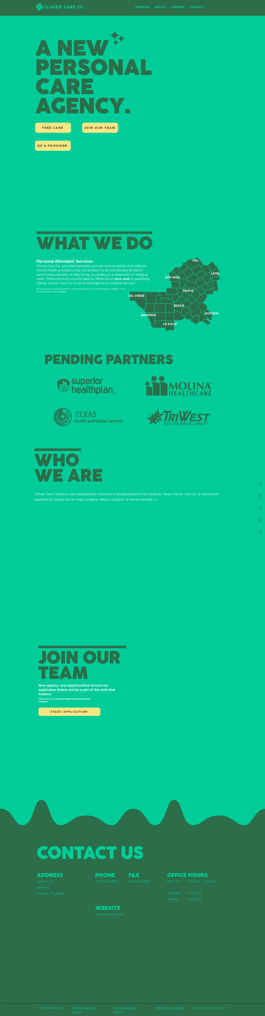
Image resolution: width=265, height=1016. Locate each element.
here (64, 291)
